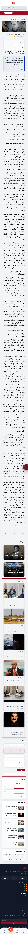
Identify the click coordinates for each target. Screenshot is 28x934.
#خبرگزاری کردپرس (16, 854)
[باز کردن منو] (25, 12)
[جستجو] (2, 13)
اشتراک (10, 45)
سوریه (24, 900)
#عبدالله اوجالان (7, 533)
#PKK (10, 857)
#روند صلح (22, 859)
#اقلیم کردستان (11, 859)
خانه (24, 18)
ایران (25, 906)
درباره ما (24, 886)
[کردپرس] (14, 3)
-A (18, 42)
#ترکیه (23, 533)
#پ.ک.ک (17, 536)
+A (16, 42)
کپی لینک (21, 47)
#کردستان (5, 854)
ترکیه (25, 898)
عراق (25, 904)
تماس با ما (24, 888)
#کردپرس (22, 854)
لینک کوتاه (14, 45)
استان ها (24, 908)
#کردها (13, 533)
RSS (25, 890)
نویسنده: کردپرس (17, 34)
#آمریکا (22, 536)
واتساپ (13, 47)
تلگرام (17, 47)
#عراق (17, 859)
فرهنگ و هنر (23, 910)
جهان (21, 18)
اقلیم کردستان (23, 896)
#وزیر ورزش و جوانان (16, 857)
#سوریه (18, 533)
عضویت (14, 923)
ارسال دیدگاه (21, 770)
